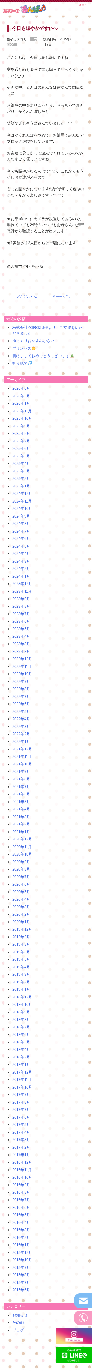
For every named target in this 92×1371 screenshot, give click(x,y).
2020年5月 (21, 892)
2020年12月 (22, 839)
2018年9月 (21, 1012)
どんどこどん (27, 296)
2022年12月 (22, 659)
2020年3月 (21, 907)
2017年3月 (21, 1139)
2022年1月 (21, 741)
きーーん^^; (61, 296)
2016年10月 (22, 1177)
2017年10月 (22, 1087)
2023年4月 (21, 636)
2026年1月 (21, 403)
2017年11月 (22, 1079)
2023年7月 (21, 614)
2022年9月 (21, 681)
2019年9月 (21, 937)
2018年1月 (21, 1064)
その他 (18, 1322)
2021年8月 (21, 779)
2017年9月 (21, 1094)
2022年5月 (21, 711)
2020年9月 (21, 862)
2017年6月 (21, 1117)
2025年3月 (21, 471)
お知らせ (20, 1315)
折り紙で (20, 363)
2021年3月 (21, 817)
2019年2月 (21, 982)
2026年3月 (21, 396)
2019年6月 (21, 952)
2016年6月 (21, 1207)
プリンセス (21, 348)
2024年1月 (21, 576)
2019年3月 (21, 974)
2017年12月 (22, 1072)
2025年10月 (22, 418)
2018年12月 (22, 997)
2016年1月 (21, 1245)
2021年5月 (21, 801)
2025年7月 (21, 441)
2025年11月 (22, 411)
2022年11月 (22, 666)
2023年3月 (21, 644)
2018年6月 (21, 1034)
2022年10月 (22, 674)
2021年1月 (21, 832)
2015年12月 (22, 1252)
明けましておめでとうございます (41, 356)
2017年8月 (21, 1102)
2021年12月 (22, 749)
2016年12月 (22, 1162)
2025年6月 (21, 448)
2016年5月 (21, 1215)
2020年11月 (22, 847)
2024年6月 (21, 538)
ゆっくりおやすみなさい (33, 340)
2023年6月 (21, 621)
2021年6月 (21, 794)
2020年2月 (21, 914)
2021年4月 (21, 809)
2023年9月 (21, 598)
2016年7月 (21, 1200)
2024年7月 (21, 531)
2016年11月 (22, 1170)
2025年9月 (21, 426)
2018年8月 (21, 1019)
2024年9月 (21, 516)
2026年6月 (21, 388)
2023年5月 (21, 629)
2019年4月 (21, 967)
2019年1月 (21, 989)
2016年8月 (21, 1192)
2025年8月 (21, 433)
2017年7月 (21, 1109)
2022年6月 (21, 704)
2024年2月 (21, 568)
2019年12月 (22, 929)
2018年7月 (21, 1027)
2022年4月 (21, 719)
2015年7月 (21, 1282)
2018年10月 (22, 1004)
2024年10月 (22, 508)
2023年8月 (21, 606)
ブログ (18, 1330)
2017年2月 (21, 1147)
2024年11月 (22, 501)
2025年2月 (21, 478)
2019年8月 (21, 944)
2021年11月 (22, 756)
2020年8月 (21, 869)
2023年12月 (22, 583)
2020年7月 (21, 877)
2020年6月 (21, 884)
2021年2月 (21, 824)
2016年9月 (21, 1185)
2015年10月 (22, 1260)
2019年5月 (21, 959)
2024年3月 (21, 561)
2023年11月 (22, 591)
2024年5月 (21, 546)
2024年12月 (22, 493)
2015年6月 (21, 1290)
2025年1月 (21, 486)
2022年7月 (21, 696)
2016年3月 (21, 1230)
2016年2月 (21, 1237)
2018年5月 (21, 1042)
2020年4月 (21, 899)
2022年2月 (21, 734)
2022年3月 (21, 726)
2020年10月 (22, 854)
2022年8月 (21, 689)
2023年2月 (21, 651)
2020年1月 (21, 922)
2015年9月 (21, 1267)
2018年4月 (21, 1049)
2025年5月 (21, 456)
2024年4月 (21, 553)
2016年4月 (21, 1222)
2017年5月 (21, 1124)
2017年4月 (21, 1132)
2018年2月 (21, 1057)
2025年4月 (21, 463)
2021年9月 (21, 771)
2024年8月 (21, 523)
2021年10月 (22, 764)
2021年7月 (21, 786)
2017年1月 (21, 1154)
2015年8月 (21, 1275)
